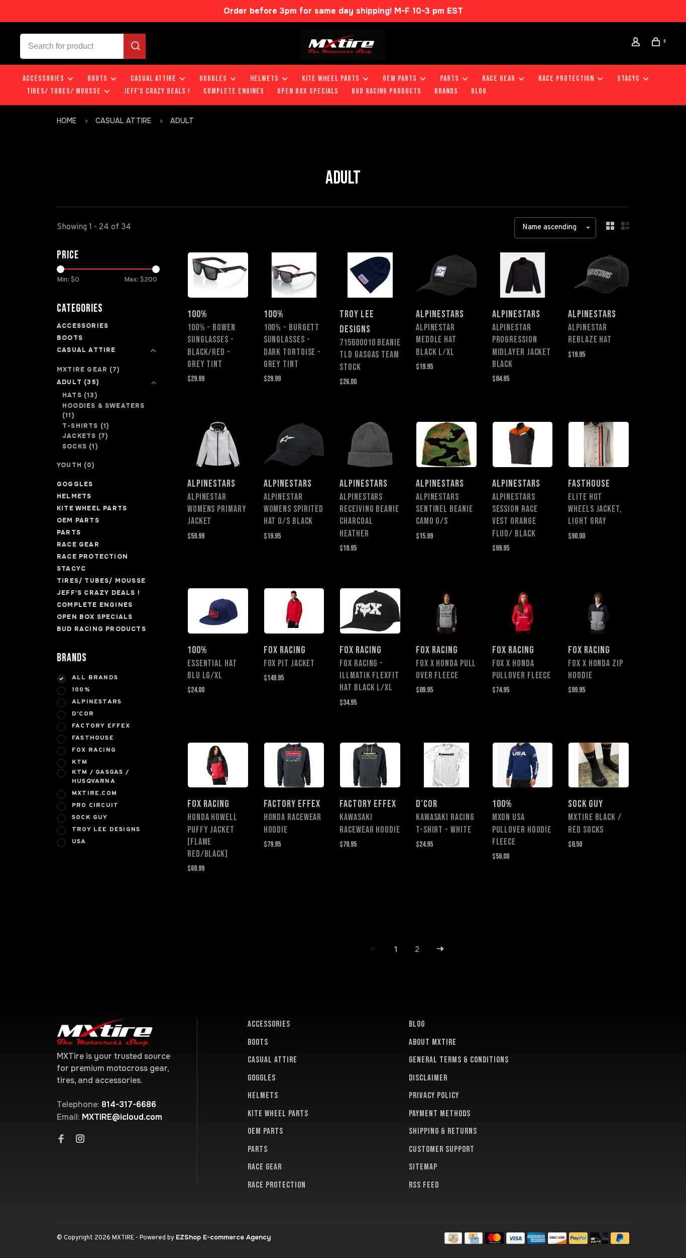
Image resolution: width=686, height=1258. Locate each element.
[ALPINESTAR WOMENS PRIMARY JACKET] (218, 446)
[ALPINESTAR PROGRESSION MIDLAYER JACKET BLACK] (522, 277)
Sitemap (423, 1167)
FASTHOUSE (93, 738)
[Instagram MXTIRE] (80, 1140)
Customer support (442, 1149)
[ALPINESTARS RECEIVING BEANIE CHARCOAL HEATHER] (370, 446)
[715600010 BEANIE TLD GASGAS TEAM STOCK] (370, 277)
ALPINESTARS (97, 702)
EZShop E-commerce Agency (223, 1237)
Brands (446, 91)
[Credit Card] (474, 1241)
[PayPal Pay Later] (620, 1241)
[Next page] (440, 949)
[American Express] (536, 1241)
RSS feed (424, 1185)
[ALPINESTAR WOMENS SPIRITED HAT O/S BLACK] (294, 446)
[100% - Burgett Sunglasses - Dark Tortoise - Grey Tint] (294, 277)
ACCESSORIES (43, 78)
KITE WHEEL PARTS (331, 78)
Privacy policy (434, 1096)
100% (81, 690)
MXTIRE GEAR (88, 370)
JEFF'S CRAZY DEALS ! (157, 91)
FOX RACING (94, 750)
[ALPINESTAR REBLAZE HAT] (598, 277)
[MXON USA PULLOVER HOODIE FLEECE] (522, 767)
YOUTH (75, 465)
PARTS (449, 78)
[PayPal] (578, 1241)
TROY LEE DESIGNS (106, 830)
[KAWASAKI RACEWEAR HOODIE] (370, 767)
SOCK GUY (90, 818)
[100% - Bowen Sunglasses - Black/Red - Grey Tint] (218, 277)
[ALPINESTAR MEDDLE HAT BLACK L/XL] (446, 277)
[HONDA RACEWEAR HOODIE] (294, 767)
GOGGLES (213, 78)
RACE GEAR (498, 78)
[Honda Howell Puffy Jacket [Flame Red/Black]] (218, 767)
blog (479, 91)
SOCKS (80, 446)
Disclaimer (428, 1078)
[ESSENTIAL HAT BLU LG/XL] (218, 613)
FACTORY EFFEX (101, 726)
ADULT (182, 120)
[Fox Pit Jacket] (294, 613)
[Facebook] (61, 1140)
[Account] (637, 43)
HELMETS (264, 78)
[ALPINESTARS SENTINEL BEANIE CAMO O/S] (446, 446)
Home (66, 120)
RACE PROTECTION (566, 78)
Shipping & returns (443, 1131)
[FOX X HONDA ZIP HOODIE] (598, 613)
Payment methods (440, 1114)
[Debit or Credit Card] (599, 1241)
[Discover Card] (557, 1241)
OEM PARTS (400, 78)
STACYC (628, 78)
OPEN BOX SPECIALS (307, 91)
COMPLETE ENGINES (233, 91)
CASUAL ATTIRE (153, 78)
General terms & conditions (459, 1060)
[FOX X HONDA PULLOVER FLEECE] (522, 613)
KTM (80, 762)
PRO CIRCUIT (95, 805)
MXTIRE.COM (94, 793)
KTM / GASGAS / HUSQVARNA (100, 776)
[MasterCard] (494, 1241)
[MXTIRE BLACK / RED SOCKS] (598, 767)
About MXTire (432, 1042)
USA (79, 842)
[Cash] (453, 1241)
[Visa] (515, 1241)
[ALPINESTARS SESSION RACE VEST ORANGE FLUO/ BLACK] (522, 446)
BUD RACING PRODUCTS (386, 91)
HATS (79, 395)
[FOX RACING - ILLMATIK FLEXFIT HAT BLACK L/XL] (370, 613)
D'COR (83, 714)
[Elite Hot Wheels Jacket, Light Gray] (598, 446)
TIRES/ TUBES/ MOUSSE (64, 91)
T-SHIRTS (85, 426)
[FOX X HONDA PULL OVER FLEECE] (446, 613)
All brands (95, 678)
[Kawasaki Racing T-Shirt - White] (446, 767)
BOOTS (97, 78)
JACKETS (85, 436)
